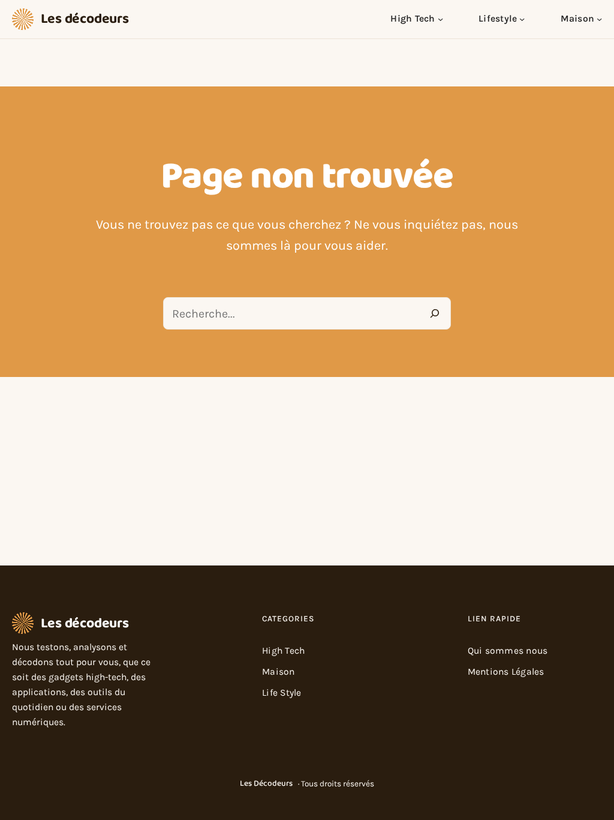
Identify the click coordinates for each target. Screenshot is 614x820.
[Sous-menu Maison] (599, 19)
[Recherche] (435, 313)
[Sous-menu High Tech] (440, 19)
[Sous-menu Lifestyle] (522, 19)
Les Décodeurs (266, 783)
